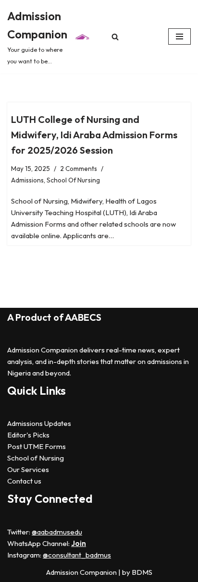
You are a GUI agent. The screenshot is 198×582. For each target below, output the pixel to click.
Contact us (24, 480)
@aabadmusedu (57, 531)
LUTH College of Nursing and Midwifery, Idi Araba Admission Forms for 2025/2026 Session (94, 134)
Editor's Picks (28, 434)
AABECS (83, 317)
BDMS (142, 572)
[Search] (115, 36)
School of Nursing (35, 457)
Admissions (27, 180)
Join (78, 543)
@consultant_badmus (77, 554)
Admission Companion (82, 572)
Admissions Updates (39, 423)
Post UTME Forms (36, 446)
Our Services (28, 469)
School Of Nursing (73, 180)
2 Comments (78, 168)
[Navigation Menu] (179, 36)
